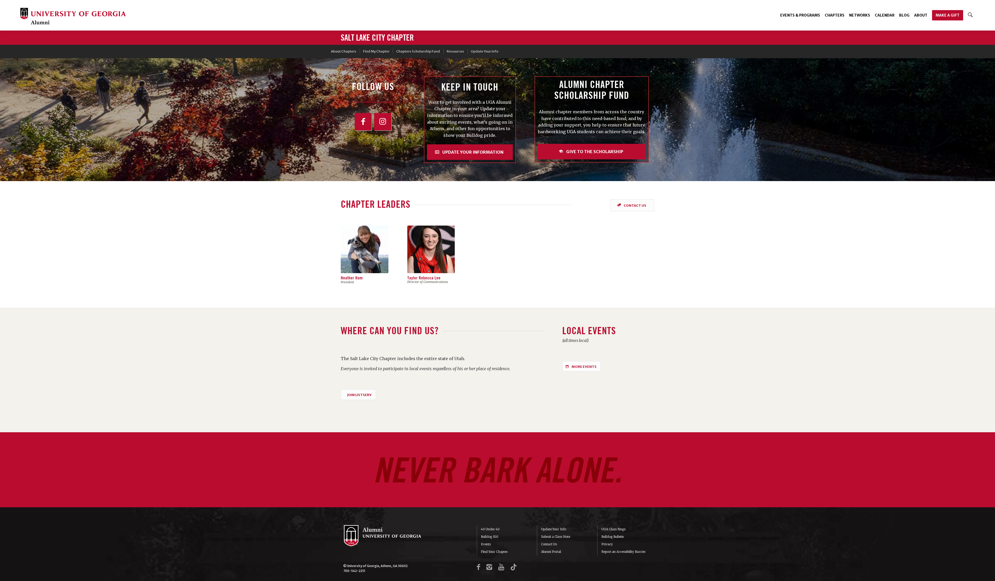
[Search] (970, 15)
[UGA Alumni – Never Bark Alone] (73, 17)
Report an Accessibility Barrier (623, 552)
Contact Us (549, 544)
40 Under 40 (490, 529)
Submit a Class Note (555, 537)
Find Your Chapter (494, 552)
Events (486, 544)
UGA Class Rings (613, 529)
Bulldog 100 (489, 537)
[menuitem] (800, 15)
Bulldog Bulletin (612, 537)
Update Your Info (553, 529)
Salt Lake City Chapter (377, 38)
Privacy (607, 544)
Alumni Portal (551, 552)
